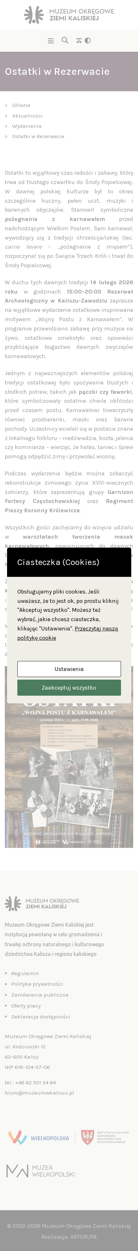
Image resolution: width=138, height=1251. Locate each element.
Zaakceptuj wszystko (69, 687)
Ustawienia (69, 669)
